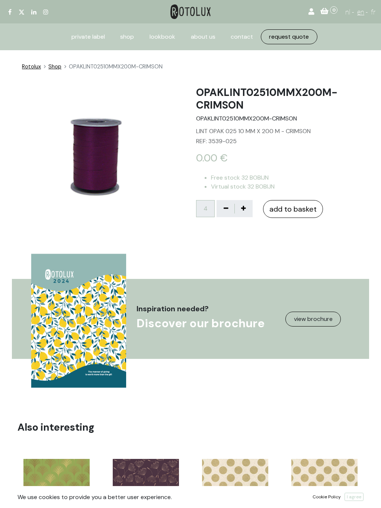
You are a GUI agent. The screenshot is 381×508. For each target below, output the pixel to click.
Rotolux (31, 66)
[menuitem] (88, 36)
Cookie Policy (327, 497)
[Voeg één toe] (243, 208)
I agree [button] (354, 497)
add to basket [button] (293, 209)
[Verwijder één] (226, 208)
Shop (54, 66)
